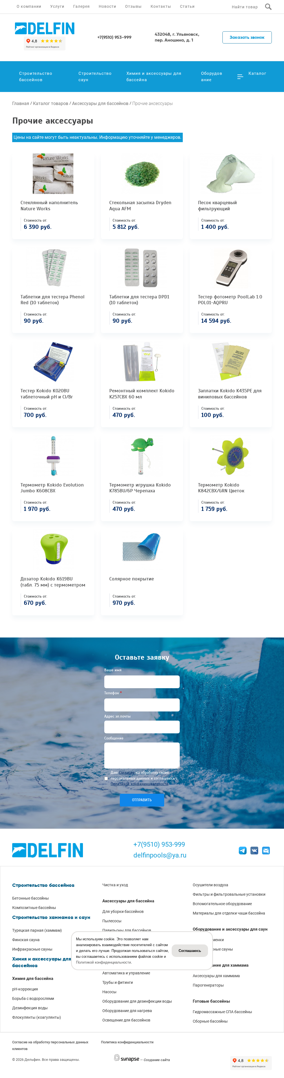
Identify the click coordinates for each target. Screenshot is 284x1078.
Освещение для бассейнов (126, 1020)
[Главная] (44, 28)
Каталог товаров (50, 103)
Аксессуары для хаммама (216, 976)
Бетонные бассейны (30, 898)
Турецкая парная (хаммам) (37, 930)
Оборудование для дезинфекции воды (137, 1001)
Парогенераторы (208, 985)
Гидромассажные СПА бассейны (222, 1012)
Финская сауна (26, 940)
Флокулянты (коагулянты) (36, 1017)
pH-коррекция (25, 989)
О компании (29, 6)
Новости (107, 6)
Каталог (257, 73)
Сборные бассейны (210, 1021)
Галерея (81, 6)
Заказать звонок (247, 37)
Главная (20, 103)
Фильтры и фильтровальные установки (229, 894)
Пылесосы (111, 921)
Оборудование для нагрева (127, 1010)
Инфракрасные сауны (32, 949)
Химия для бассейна (32, 978)
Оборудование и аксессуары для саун (230, 929)
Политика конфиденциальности (127, 1042)
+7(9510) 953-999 (159, 844)
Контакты (161, 6)
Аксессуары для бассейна (128, 900)
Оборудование (211, 76)
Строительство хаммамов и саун (51, 917)
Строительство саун (95, 76)
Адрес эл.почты (117, 716)
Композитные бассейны (34, 907)
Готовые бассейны (211, 1001)
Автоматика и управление (126, 973)
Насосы (109, 992)
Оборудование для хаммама (220, 965)
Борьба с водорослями (33, 998)
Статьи (187, 6)
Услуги (57, 6)
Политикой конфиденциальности (139, 784)
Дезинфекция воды (30, 1008)
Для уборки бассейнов (123, 911)
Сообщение (113, 738)
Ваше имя (112, 670)
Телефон (111, 693)
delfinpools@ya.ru (159, 855)
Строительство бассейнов (35, 76)
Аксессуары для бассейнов (100, 103)
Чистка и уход (115, 885)
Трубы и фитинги (117, 982)
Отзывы (133, 6)
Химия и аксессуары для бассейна (153, 76)
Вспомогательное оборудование (222, 904)
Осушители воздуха (210, 885)
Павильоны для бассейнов (126, 930)
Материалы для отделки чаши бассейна (229, 913)
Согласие (127, 772)
